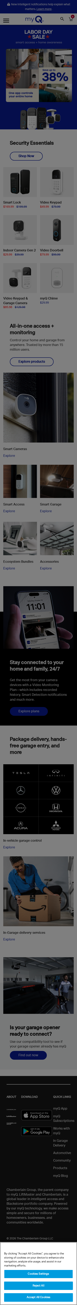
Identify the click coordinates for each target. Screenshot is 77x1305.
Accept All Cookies (38, 1297)
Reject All (38, 1285)
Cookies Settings (38, 1274)
